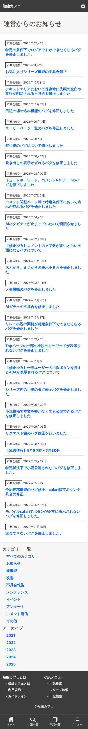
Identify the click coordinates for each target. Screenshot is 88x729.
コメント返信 (17, 614)
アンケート (15, 606)
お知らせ (13, 563)
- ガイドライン (16, 696)
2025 (11, 664)
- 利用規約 (13, 690)
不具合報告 (15, 585)
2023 (11, 650)
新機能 (11, 570)
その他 (11, 621)
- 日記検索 (54, 696)
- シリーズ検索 (57, 690)
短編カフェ (12, 6)
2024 (11, 657)
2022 (11, 642)
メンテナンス (17, 592)
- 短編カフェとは (18, 683)
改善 (10, 578)
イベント (13, 599)
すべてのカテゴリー (22, 556)
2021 (10, 635)
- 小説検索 (54, 683)
